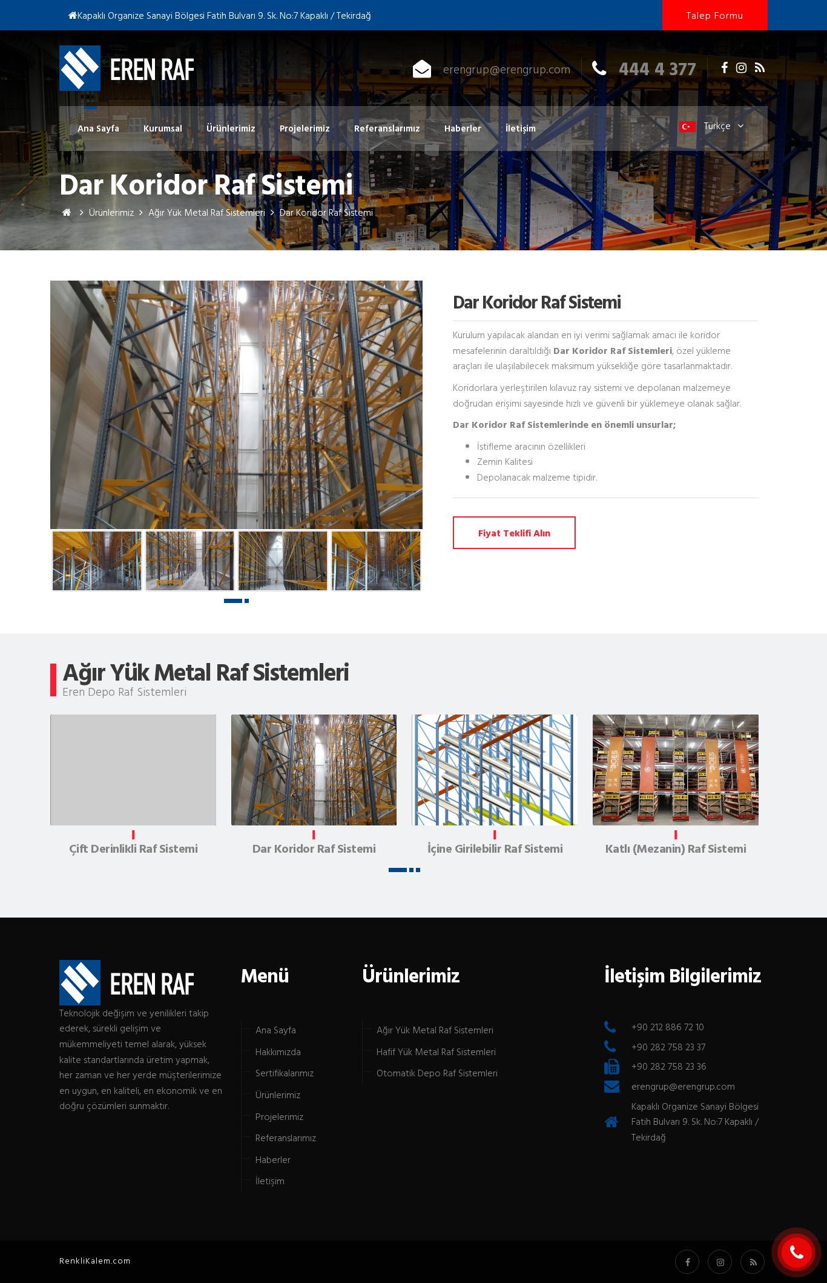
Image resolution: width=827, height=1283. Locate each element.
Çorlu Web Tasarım (97, 1261)
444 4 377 (657, 68)
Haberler (462, 128)
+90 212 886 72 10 (667, 1026)
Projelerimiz (305, 128)
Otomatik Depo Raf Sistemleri (437, 1072)
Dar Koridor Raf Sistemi (126, 68)
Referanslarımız (387, 128)
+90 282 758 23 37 (668, 1046)
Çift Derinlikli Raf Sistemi (133, 849)
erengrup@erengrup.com (506, 68)
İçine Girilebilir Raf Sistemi (495, 849)
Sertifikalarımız (284, 1072)
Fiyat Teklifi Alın (514, 532)
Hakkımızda (278, 1051)
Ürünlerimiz (230, 128)
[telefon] (797, 1253)
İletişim (521, 128)
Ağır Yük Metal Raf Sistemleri (435, 1029)
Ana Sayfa (98, 128)
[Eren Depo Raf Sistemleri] (66, 212)
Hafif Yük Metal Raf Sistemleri (436, 1051)
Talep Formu (715, 15)
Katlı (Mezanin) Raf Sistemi (675, 849)
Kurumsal (162, 128)
